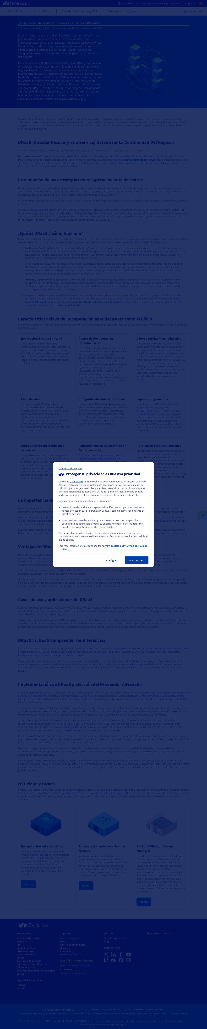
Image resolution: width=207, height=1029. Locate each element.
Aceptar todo (136, 560)
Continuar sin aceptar (70, 468)
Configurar (112, 560)
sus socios (77, 481)
